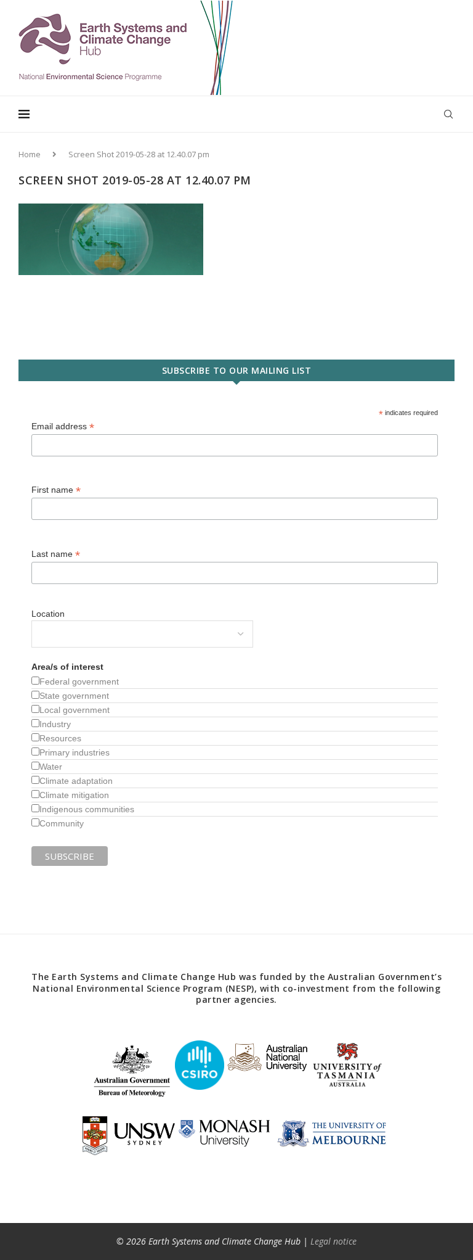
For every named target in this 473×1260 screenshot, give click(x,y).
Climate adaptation (76, 781)
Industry (55, 724)
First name (56, 490)
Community (61, 823)
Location (48, 614)
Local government (74, 710)
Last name (55, 554)
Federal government (79, 681)
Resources (60, 738)
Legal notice (333, 1241)
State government (74, 696)
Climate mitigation (74, 795)
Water (50, 767)
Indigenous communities (86, 809)
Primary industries (74, 752)
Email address (62, 426)
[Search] (448, 114)
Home (29, 154)
